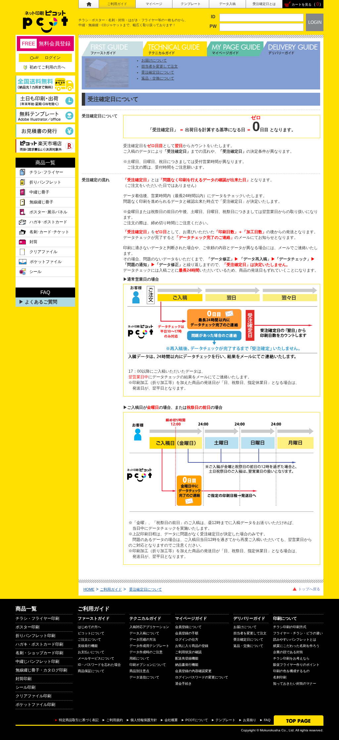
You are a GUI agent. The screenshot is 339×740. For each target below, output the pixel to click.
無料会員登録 (46, 43)
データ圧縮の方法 (142, 639)
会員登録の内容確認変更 (193, 671)
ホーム (88, 4)
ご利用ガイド (117, 4)
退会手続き (183, 683)
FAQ (267, 720)
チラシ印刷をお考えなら (291, 658)
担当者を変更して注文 (159, 66)
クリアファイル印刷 (33, 696)
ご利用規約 (114, 720)
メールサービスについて (96, 658)
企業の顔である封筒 (288, 652)
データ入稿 (227, 4)
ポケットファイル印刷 (35, 704)
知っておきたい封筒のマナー (294, 683)
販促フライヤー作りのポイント (296, 664)
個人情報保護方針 (143, 720)
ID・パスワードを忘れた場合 (99, 664)
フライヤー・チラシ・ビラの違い (298, 633)
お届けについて (154, 60)
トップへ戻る (309, 589)
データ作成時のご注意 (146, 652)
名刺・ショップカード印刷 (39, 653)
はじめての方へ (89, 627)
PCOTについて (196, 720)
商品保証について (91, 671)
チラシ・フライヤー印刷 (37, 618)
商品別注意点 (139, 671)
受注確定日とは (264, 4)
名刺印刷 (279, 677)
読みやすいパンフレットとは (294, 639)
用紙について (139, 658)
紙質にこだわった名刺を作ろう (296, 646)
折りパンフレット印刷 (35, 635)
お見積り (249, 720)
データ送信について (144, 677)
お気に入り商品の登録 (191, 646)
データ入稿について (144, 633)
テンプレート (191, 4)
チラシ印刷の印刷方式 (289, 627)
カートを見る (302, 4)
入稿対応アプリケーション (149, 627)
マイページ (154, 4)
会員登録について (188, 627)
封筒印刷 (23, 678)
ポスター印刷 (27, 627)
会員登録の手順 (186, 633)
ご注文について (89, 639)
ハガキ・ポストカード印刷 (39, 644)
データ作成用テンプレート (149, 646)
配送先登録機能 (186, 658)
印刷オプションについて (147, 664)
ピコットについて (91, 633)
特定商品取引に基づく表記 (79, 720)
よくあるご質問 (41, 301)
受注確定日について (157, 72)
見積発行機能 (88, 646)
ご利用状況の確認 (188, 652)
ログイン (53, 57)
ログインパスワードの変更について (201, 677)
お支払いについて (91, 652)
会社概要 (171, 720)
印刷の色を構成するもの (291, 671)
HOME (88, 589)
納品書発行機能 (186, 664)
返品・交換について (157, 78)
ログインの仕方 (186, 639)
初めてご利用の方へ (47, 67)
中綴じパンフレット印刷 (37, 661)
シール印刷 (25, 687)
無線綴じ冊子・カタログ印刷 (41, 670)
